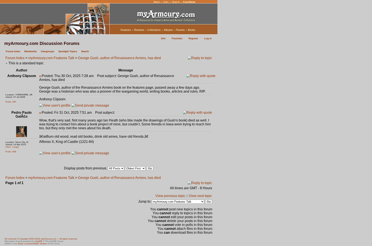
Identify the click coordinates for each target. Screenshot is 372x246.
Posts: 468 (10, 151)
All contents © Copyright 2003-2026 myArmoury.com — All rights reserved (41, 239)
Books (191, 30)
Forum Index (15, 58)
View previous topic (170, 196)
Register (193, 38)
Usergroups (47, 51)
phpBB (38, 241)
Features (126, 30)
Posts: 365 (10, 102)
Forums (180, 30)
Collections (154, 30)
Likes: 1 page (12, 147)
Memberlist (30, 51)
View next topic (200, 196)
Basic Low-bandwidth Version (32, 243)
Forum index (13, 51)
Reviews (139, 30)
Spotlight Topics (67, 51)
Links (165, 2)
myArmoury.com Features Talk (51, 58)
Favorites (177, 38)
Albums (168, 30)
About (156, 2)
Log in (208, 38)
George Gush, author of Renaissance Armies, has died (119, 58)
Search (175, 2)
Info (163, 38)
